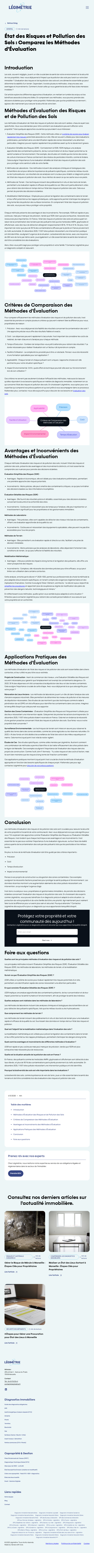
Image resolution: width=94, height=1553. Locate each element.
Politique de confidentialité (71, 1543)
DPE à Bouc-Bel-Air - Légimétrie (77, 1527)
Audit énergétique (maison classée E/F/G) (18, 1412)
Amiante (7, 1416)
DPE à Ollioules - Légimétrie (17, 1525)
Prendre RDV (15, 1173)
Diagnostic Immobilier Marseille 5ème (26, 1513)
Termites (7, 1423)
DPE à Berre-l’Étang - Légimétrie (27, 1530)
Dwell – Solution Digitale (12, 1481)
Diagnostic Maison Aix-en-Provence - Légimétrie (27, 1532)
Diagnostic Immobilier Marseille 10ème (71, 1535)
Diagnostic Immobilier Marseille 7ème (27, 1518)
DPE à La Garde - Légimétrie (15, 1527)
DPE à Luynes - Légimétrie (54, 1525)
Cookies (87, 1543)
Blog (6, 1500)
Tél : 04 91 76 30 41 (11, 1381)
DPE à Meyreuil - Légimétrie (36, 1525)
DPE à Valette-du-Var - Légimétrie (74, 1525)
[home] (20, 7)
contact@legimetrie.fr (13, 1384)
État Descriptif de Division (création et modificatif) (21, 1470)
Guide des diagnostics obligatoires (16, 1404)
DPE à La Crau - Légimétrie (47, 1530)
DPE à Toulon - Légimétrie (69, 1520)
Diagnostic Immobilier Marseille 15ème (46, 1515)
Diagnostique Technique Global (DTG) (17, 1462)
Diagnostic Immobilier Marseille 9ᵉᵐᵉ (47, 1537)
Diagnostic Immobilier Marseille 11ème (22, 1535)
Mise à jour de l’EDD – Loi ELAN (14, 1466)
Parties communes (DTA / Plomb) (15, 1442)
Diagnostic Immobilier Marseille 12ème (71, 1515)
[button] (86, 7)
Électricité (8, 1427)
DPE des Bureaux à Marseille (48, 1518)
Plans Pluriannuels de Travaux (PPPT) (17, 1458)
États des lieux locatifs (12, 1477)
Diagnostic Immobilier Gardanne (69, 1513)
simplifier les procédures (15, 586)
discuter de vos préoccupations (40, 765)
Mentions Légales (52, 1543)
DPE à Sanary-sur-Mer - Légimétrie (50, 1522)
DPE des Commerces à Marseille (68, 1518)
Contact (7, 1504)
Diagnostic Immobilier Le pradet (48, 1513)
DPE (6, 1408)
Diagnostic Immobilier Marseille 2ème (22, 1515)
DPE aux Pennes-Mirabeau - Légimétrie (29, 1520)
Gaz (6, 1431)
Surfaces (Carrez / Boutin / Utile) (15, 1435)
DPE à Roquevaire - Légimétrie (72, 1522)
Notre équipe (9, 1497)
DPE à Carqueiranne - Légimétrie (55, 1527)
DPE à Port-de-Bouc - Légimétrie (66, 1530)
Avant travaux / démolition (13, 1439)
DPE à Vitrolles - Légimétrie (51, 1520)
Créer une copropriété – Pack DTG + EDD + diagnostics (22, 1473)
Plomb (7, 1420)
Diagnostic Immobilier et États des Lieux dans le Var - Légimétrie (62, 1532)
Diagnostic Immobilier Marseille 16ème (47, 1535)
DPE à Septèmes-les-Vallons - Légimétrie (25, 1522)
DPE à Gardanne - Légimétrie (34, 1527)
